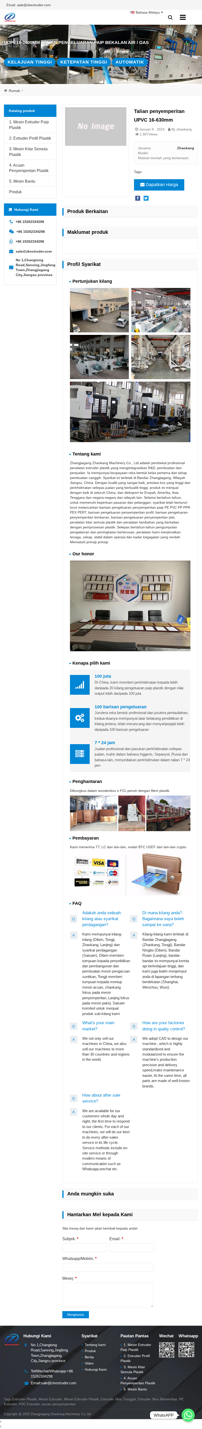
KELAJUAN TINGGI (30, 62)
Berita (88, 1357)
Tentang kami (94, 1345)
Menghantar (75, 1315)
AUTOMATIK (130, 62)
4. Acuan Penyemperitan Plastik (29, 168)
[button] (104, 74)
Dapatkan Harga (162, 184)
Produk (15, 192)
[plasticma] (10, 17)
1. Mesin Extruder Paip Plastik (29, 125)
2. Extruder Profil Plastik (30, 138)
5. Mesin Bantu (22, 181)
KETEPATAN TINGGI (83, 62)
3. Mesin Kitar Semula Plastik (28, 152)
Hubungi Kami (94, 1369)
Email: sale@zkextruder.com (28, 5)
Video (88, 1363)
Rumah (14, 91)
